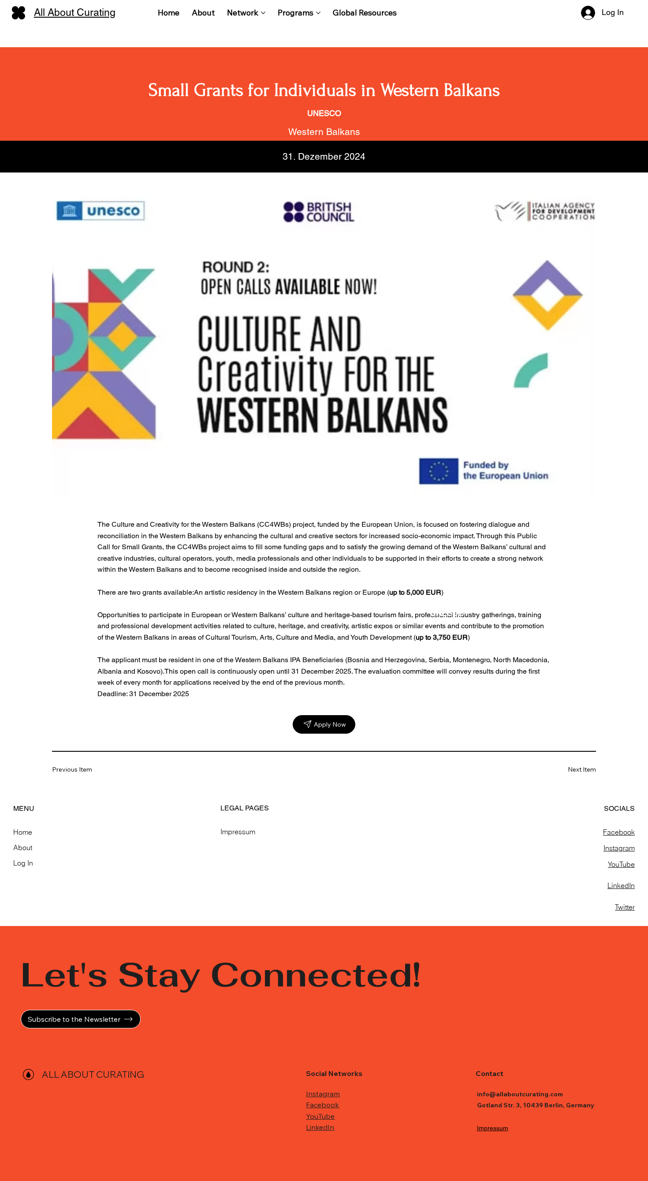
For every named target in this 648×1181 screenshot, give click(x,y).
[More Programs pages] (318, 13)
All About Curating (74, 12)
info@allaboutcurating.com (520, 1094)
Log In (23, 863)
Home (22, 832)
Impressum (237, 832)
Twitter (625, 907)
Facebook (619, 832)
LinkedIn (621, 885)
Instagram (619, 848)
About (22, 848)
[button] (81, 1019)
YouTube (621, 864)
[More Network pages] (263, 13)
